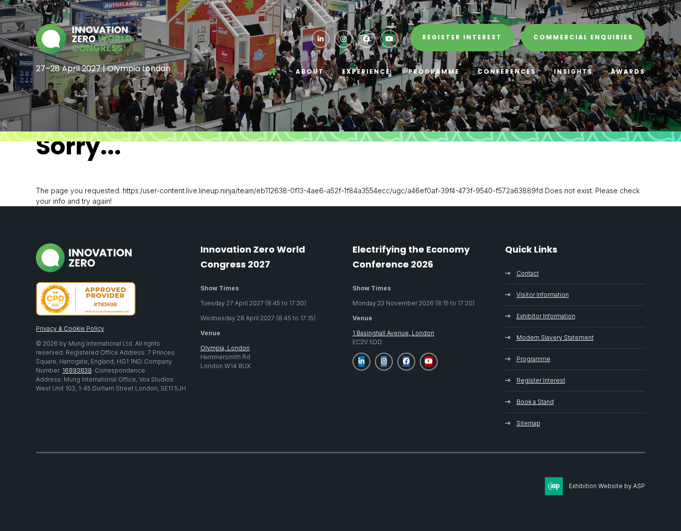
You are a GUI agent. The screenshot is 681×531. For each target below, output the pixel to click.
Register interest (462, 37)
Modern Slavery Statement (555, 337)
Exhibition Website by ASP (607, 486)
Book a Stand (535, 401)
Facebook (366, 39)
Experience (366, 71)
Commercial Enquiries (583, 37)
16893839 (77, 370)
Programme (434, 71)
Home (273, 72)
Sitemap (528, 423)
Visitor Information (542, 294)
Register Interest (540, 380)
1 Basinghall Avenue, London (393, 333)
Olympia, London (225, 348)
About (310, 71)
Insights (573, 71)
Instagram (343, 39)
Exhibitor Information (545, 316)
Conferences (507, 71)
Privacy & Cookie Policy (70, 328)
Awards (628, 71)
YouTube (389, 39)
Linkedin (321, 39)
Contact (527, 273)
